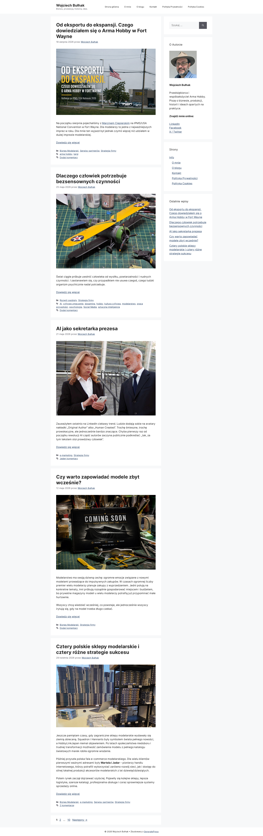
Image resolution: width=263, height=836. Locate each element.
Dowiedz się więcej (68, 142)
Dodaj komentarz (69, 157)
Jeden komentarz (69, 458)
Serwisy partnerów (89, 150)
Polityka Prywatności (172, 6)
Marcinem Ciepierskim (116, 123)
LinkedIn (174, 124)
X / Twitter (175, 131)
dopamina (90, 303)
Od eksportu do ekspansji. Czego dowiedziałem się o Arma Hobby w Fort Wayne (101, 30)
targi (76, 154)
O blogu (140, 6)
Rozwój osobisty (68, 300)
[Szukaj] (203, 25)
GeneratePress (151, 831)
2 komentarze (67, 805)
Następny (79, 819)
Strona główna (112, 6)
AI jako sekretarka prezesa (87, 328)
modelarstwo (129, 303)
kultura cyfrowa (112, 303)
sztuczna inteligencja (109, 307)
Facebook (175, 127)
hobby (99, 303)
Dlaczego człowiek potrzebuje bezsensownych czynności (91, 178)
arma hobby (66, 154)
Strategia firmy (108, 150)
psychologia (75, 307)
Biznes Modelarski (69, 150)
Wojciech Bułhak (70, 5)
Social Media (90, 307)
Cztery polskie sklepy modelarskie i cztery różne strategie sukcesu (97, 649)
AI (61, 303)
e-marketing (66, 455)
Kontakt (153, 6)
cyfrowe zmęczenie (73, 303)
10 (69, 819)
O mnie (127, 6)
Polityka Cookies (196, 6)
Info (171, 157)
